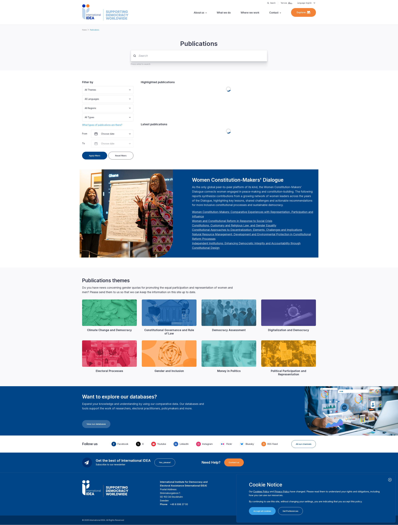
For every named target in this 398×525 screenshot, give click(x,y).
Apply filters (94, 155)
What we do (224, 12)
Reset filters (121, 155)
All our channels (303, 444)
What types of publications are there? (102, 124)
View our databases (96, 424)
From (84, 133)
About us (199, 12)
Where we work (250, 12)
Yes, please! (165, 462)
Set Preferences (290, 511)
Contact (273, 12)
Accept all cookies (262, 511)
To (83, 143)
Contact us (234, 462)
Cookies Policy (261, 491)
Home (84, 30)
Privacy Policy (281, 491)
